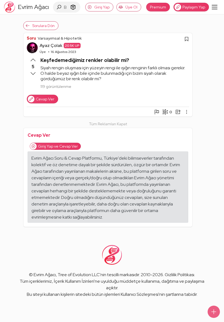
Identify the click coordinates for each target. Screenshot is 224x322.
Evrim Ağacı (45, 275)
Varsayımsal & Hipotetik (60, 38)
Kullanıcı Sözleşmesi (139, 294)
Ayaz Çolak (51, 45)
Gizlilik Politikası (179, 275)
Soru (31, 38)
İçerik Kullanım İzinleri (74, 281)
